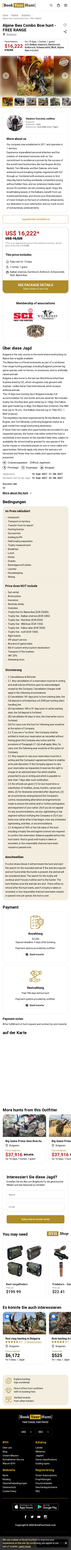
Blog (5, 1451)
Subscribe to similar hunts (35, 1219)
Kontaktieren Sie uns (13, 1459)
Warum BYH (9, 1463)
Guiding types (43, 1463)
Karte (5, 1475)
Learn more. (25, 1546)
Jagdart (40, 1455)
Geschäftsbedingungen (15, 1483)
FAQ (38, 1491)
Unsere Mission (10, 1455)
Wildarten (40, 1451)
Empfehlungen (43, 1479)
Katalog (7, 1479)
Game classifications (46, 1459)
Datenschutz (9, 1487)
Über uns (7, 1447)
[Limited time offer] (8, 1316)
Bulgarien (12, 34)
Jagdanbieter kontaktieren (35, 219)
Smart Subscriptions (46, 1475)
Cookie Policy (9, 1491)
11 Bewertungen (33, 1342)
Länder (39, 1447)
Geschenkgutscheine (46, 1487)
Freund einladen (44, 1483)
